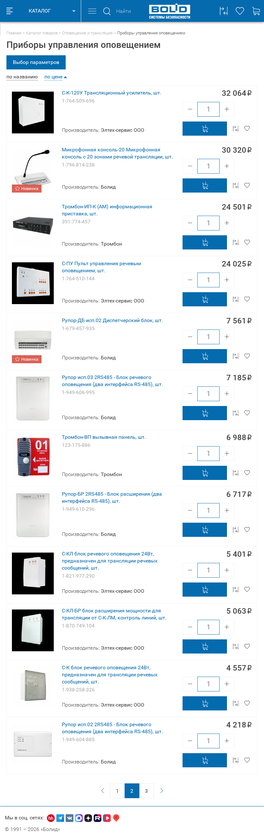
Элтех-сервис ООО (122, 130)
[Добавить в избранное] (247, 129)
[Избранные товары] (240, 11)
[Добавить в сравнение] (235, 129)
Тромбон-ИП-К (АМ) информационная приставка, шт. (107, 210)
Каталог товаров (42, 33)
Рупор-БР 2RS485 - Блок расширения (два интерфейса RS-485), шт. (112, 497)
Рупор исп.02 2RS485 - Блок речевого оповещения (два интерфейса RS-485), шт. (112, 728)
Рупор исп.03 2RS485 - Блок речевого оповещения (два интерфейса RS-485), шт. (112, 380)
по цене (53, 77)
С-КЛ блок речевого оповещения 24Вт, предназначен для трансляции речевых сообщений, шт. (109, 561)
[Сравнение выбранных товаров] (224, 11)
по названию (22, 77)
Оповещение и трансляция (87, 33)
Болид (108, 187)
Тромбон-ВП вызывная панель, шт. (104, 437)
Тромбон (111, 244)
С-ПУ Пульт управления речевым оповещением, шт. (101, 267)
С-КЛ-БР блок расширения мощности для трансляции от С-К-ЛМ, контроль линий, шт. (114, 614)
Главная (14, 33)
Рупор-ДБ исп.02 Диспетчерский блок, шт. (112, 320)
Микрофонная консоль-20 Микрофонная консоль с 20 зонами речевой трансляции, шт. (117, 153)
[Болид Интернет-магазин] (169, 11)
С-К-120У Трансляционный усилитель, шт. (111, 93)
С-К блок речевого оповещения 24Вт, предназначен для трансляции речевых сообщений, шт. (109, 674)
